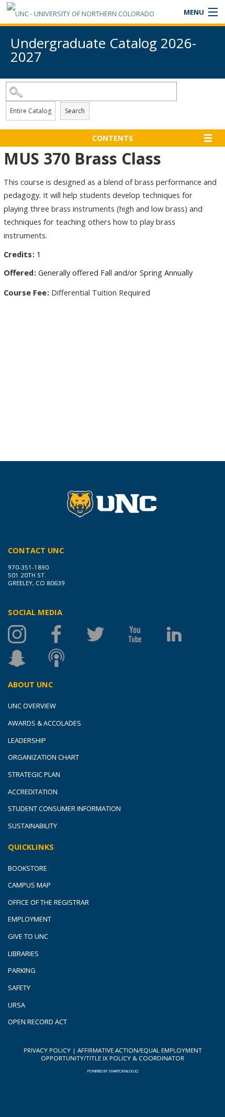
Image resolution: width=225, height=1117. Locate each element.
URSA (16, 1005)
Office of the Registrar (48, 902)
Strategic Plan (34, 774)
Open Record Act (37, 1021)
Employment (29, 919)
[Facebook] (66, 634)
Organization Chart (43, 757)
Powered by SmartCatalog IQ (112, 1071)
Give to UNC (28, 936)
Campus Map (29, 885)
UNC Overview (32, 705)
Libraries (23, 953)
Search (75, 110)
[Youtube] (145, 634)
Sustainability (32, 825)
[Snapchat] (27, 658)
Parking (22, 970)
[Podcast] (66, 658)
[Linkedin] (184, 634)
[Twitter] (106, 634)
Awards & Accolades (44, 723)
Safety (19, 987)
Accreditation (33, 791)
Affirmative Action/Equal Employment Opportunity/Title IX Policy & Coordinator (121, 1054)
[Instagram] (27, 634)
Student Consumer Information (64, 808)
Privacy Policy (47, 1050)
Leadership (27, 740)
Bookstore (27, 868)
